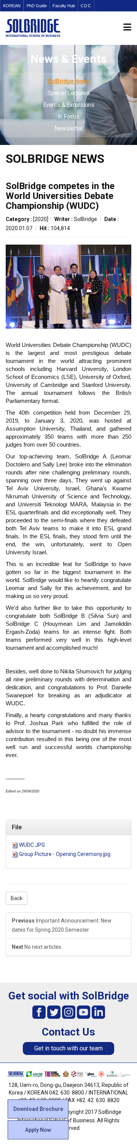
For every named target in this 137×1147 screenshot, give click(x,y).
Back (16, 898)
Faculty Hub (64, 5)
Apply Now (38, 1130)
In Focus (68, 116)
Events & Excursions (68, 104)
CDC (86, 5)
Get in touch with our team (68, 1048)
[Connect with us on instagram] (68, 1011)
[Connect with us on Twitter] (54, 1011)
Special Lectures (69, 93)
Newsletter (68, 128)
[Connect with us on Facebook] (39, 1011)
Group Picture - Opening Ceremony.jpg (64, 854)
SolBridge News (69, 81)
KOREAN (12, 5)
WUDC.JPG (32, 845)
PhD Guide (37, 5)
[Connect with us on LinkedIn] (98, 1011)
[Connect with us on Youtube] (83, 1011)
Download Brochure (38, 1109)
